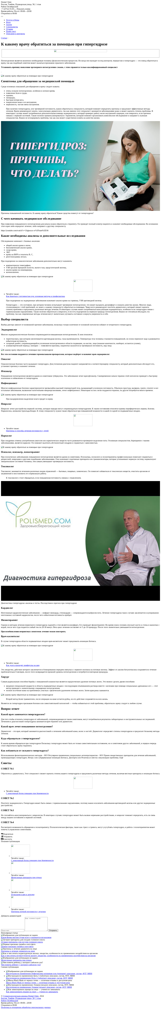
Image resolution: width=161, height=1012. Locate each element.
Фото (8, 22)
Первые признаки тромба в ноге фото (17, 946)
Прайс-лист (11, 31)
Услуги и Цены (12, 20)
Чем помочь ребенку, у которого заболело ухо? (21, 965)
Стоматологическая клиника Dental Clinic (21, 996)
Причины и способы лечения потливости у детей (27, 431)
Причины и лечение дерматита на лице (18, 951)
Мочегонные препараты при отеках (26, 877)
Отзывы (9, 29)
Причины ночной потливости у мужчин (28, 911)
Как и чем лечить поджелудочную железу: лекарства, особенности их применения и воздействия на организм (48, 956)
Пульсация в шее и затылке (22, 894)
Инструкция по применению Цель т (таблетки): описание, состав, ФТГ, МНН (39, 978)
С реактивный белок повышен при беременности (27, 793)
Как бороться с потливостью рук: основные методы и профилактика (35, 296)
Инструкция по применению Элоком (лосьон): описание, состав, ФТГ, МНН (39, 987)
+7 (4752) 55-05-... (15, 9)
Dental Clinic (6, 2)
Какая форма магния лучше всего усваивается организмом (26, 937)
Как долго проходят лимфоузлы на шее (22, 665)
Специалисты (12, 27)
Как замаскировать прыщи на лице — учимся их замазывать (32, 992)
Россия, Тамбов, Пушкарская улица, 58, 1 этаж (21, 5)
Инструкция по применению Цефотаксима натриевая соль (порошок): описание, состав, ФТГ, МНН (49, 973)
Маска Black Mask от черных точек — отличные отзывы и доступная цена (38, 983)
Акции (9, 24)
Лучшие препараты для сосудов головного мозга (22, 942)
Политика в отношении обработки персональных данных (26, 1007)
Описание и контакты (15, 34)
